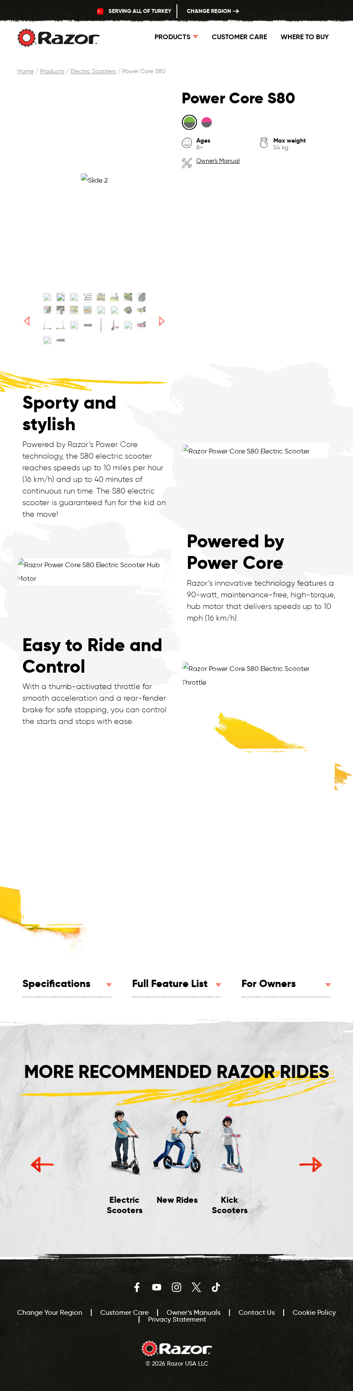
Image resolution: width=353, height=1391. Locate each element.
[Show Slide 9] (47, 310)
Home (25, 71)
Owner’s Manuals (193, 1312)
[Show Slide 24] (141, 325)
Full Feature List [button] (169, 983)
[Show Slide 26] (60, 340)
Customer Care (239, 36)
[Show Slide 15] (128, 310)
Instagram (176, 1287)
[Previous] (27, 321)
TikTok (216, 1287)
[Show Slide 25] (47, 340)
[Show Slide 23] (128, 325)
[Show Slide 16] (141, 310)
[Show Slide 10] (60, 310)
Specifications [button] (56, 983)
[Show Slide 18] (60, 325)
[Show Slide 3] (74, 297)
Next (310, 1164)
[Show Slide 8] (141, 297)
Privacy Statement (177, 1319)
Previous (42, 1164)
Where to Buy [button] (305, 36)
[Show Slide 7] (128, 297)
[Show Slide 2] (60, 297)
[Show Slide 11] (74, 310)
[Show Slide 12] (87, 310)
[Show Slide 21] (101, 325)
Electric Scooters (93, 71)
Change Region (209, 11)
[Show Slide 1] (47, 297)
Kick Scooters (230, 1205)
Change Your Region (49, 1312)
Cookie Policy (314, 1312)
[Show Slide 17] (47, 325)
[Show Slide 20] (87, 325)
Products (52, 71)
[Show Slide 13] (101, 310)
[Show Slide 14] (114, 310)
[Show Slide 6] (114, 297)
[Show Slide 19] (74, 325)
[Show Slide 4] (87, 297)
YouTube (156, 1287)
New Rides (177, 1199)
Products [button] (172, 36)
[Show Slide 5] (101, 297)
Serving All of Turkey (139, 11)
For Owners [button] (269, 983)
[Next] (161, 321)
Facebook (137, 1287)
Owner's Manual (218, 161)
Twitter (196, 1287)
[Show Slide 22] (114, 325)
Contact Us (256, 1312)
